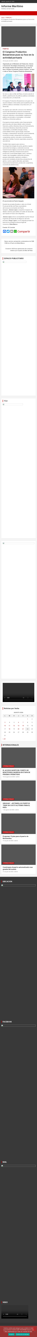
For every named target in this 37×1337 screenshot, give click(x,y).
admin (16, 61)
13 (18, 725)
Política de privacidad (22, 1334)
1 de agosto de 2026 (8, 809)
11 (9, 725)
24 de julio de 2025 (8, 61)
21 (23, 729)
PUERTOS (6, 49)
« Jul (4, 739)
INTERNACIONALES (11, 745)
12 (14, 725)
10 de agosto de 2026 (9, 776)
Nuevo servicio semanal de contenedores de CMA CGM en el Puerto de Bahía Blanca (19, 242)
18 (9, 729)
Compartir (23, 231)
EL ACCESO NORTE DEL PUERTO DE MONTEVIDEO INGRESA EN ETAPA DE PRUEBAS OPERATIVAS (16, 772)
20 (18, 729)
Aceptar (11, 1334)
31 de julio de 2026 (8, 840)
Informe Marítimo (12, 6)
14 (23, 725)
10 (5, 725)
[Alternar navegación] (3, 13)
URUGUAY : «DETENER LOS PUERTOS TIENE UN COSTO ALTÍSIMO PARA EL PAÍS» (16, 805)
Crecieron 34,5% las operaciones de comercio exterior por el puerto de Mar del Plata (19, 249)
